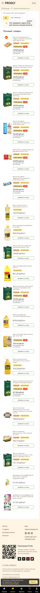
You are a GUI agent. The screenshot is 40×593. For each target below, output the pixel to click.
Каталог (4, 526)
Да (6, 18)
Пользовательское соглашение (11, 574)
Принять (33, 582)
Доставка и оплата (8, 532)
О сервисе (5, 529)
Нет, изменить (16, 17)
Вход (34, 3)
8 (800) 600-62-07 (31, 537)
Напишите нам (30, 539)
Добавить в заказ (23, 58)
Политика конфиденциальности (11, 577)
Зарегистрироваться (21, 8)
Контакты (5, 535)
